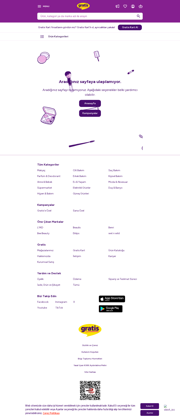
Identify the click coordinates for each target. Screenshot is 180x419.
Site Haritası (90, 372)
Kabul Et (149, 406)
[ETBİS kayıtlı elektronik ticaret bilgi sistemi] (90, 393)
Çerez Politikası (51, 413)
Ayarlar (150, 413)
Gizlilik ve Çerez (90, 345)
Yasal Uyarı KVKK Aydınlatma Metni (90, 365)
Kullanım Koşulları (90, 352)
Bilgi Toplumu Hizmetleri (90, 358)
